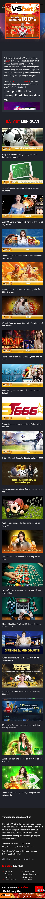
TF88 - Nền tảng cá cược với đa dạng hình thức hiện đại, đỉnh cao (21, 726)
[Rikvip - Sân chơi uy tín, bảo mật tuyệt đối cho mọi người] (22, 341)
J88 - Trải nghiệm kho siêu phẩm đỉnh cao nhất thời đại (21, 391)
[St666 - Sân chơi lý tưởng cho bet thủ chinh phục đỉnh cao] (22, 408)
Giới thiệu (6, 859)
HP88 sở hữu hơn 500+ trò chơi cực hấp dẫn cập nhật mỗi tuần (21, 591)
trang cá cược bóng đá (21, 81)
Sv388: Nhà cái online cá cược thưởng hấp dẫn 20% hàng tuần (21, 290)
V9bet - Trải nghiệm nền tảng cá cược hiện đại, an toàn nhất (22, 760)
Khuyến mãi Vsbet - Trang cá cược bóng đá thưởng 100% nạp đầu (19, 155)
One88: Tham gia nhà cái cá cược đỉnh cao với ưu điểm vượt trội (22, 256)
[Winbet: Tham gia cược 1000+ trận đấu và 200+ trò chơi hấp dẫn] (22, 307)
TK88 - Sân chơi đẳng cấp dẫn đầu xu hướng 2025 (22, 458)
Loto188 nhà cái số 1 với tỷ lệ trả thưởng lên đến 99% (21, 557)
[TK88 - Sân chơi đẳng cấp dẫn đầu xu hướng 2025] (22, 442)
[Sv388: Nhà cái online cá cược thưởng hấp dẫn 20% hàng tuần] (22, 274)
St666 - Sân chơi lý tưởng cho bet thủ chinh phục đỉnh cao (21, 425)
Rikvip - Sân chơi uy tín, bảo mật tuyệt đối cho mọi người (22, 358)
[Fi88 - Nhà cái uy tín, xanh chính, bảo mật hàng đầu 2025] (22, 676)
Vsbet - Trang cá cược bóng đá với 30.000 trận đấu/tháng (20, 189)
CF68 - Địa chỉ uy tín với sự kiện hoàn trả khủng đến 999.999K (21, 625)
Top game (7, 866)
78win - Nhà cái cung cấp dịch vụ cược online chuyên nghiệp (20, 659)
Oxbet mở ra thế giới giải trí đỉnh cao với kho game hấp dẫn (22, 490)
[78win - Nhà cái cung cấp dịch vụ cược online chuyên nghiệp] (22, 642)
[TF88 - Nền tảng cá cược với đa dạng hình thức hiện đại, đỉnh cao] (22, 709)
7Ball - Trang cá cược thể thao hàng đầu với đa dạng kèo (21, 524)
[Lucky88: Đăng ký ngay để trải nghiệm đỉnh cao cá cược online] (22, 206)
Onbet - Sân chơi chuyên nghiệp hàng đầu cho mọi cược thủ (21, 793)
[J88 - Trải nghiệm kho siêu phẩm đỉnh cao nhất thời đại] (22, 375)
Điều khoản (29, 859)
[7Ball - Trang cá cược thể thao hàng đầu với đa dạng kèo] (22, 507)
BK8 (8, 61)
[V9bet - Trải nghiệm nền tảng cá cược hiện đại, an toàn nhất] (22, 743)
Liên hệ (17, 859)
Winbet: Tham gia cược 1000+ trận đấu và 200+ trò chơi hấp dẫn (22, 324)
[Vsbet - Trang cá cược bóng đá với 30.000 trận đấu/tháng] (22, 173)
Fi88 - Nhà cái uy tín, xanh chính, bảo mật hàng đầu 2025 (21, 692)
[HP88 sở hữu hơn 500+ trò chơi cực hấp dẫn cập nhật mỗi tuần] (22, 575)
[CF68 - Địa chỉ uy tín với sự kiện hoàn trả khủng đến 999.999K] (22, 608)
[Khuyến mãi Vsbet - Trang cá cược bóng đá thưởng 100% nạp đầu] (22, 139)
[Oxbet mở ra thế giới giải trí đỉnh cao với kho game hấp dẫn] (22, 474)
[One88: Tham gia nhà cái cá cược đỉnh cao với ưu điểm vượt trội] (22, 240)
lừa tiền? (23, 887)
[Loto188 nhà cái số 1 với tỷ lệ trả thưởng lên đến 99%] (22, 541)
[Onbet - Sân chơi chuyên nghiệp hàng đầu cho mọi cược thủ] (22, 777)
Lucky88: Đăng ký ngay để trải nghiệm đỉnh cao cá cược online (22, 223)
